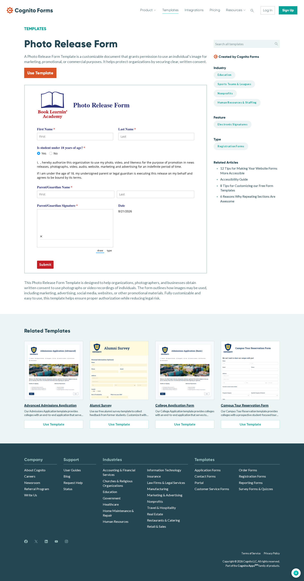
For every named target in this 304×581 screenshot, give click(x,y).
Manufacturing (157, 489)
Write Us (30, 495)
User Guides (72, 470)
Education (110, 492)
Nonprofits (155, 501)
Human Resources (115, 521)
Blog (66, 476)
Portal (199, 483)
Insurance (154, 476)
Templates (35, 28)
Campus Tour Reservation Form (245, 405)
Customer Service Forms (212, 489)
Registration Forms (252, 476)
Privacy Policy (272, 553)
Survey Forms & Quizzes (256, 489)
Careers (29, 476)
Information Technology (164, 470)
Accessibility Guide (234, 179)
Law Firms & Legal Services (166, 483)
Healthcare (111, 504)
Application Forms (208, 470)
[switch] (252, 10)
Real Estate (155, 514)
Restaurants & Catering (163, 520)
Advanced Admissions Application (50, 405)
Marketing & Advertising (164, 495)
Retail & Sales (156, 526)
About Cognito (34, 470)
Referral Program (36, 489)
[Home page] (30, 10)
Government (112, 498)
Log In (267, 10)
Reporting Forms (251, 483)
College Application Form (174, 405)
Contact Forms (205, 476)
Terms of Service (251, 553)
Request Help (73, 483)
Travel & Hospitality (161, 508)
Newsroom (32, 483)
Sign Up (288, 10)
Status (67, 489)
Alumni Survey (100, 405)
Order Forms (248, 470)
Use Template (40, 72)
